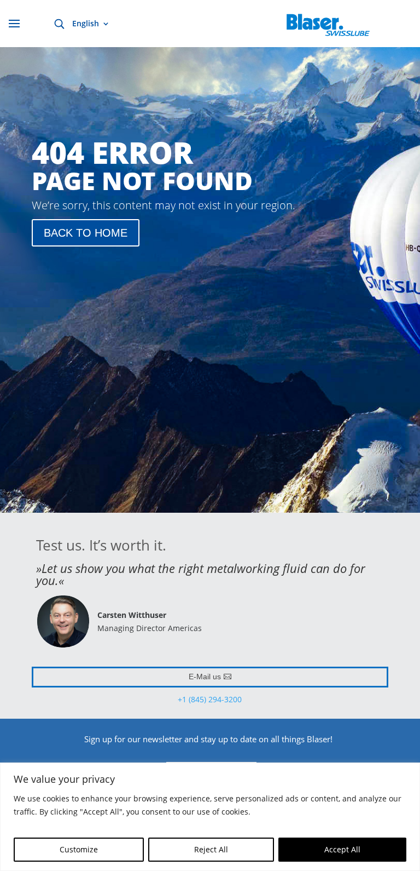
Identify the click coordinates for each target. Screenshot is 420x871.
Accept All (342, 849)
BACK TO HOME (85, 233)
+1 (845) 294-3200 (210, 699)
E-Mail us (205, 676)
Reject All (211, 849)
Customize (79, 849)
